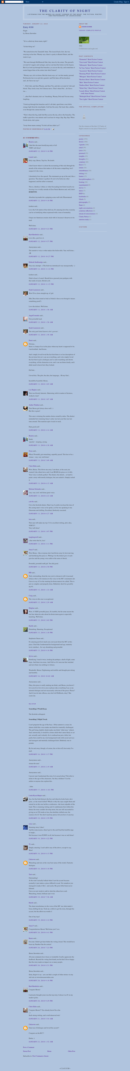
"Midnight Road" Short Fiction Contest (92, 96)
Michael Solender (35, 489)
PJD (30, 572)
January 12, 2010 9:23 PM (41, 229)
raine (30, 824)
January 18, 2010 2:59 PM (41, 818)
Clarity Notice (84, 216)
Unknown (32, 859)
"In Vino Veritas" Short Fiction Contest (92, 68)
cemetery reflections (86, 211)
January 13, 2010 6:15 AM (41, 483)
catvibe (31, 501)
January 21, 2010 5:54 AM (41, 1019)
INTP (81, 193)
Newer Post (27, 1051)
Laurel (31, 157)
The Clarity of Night (65, 10)
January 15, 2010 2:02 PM (41, 620)
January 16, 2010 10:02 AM (41, 676)
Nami (81, 205)
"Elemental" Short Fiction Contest (90, 59)
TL (30, 844)
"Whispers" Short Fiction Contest (90, 76)
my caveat (32, 703)
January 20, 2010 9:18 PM (41, 980)
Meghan (32, 608)
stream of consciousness (87, 213)
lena (30, 519)
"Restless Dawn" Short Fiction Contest (92, 79)
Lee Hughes (33, 390)
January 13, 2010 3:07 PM (41, 531)
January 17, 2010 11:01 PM (41, 790)
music (81, 190)
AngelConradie (34, 315)
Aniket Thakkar (34, 405)
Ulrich (81, 199)
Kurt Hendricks (34, 234)
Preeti (31, 340)
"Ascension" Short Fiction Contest (90, 71)
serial (81, 147)
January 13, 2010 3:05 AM (41, 384)
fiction (81, 142)
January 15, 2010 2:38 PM (41, 632)
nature (81, 167)
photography (83, 202)
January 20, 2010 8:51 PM (41, 965)
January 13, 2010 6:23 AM (41, 496)
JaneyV (31, 549)
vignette (82, 144)
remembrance (83, 170)
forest (81, 165)
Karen (31, 938)
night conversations (86, 208)
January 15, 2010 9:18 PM (41, 650)
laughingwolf (33, 537)
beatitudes (82, 196)
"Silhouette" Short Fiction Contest (90, 65)
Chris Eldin (33, 466)
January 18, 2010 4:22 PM (41, 838)
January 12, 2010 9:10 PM (41, 151)
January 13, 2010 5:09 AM (41, 460)
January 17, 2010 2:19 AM (41, 767)
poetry (81, 139)
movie (81, 188)
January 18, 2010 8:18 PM (41, 868)
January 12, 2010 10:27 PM (41, 256)
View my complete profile (90, 30)
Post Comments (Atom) (40, 1056)
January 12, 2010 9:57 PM (41, 241)
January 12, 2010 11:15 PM (41, 284)
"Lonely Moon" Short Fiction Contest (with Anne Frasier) (92, 92)
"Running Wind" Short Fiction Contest (92, 73)
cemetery (82, 162)
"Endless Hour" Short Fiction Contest (91, 85)
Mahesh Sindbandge (36, 262)
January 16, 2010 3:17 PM (41, 754)
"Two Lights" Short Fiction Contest (91, 99)
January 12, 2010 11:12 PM (41, 269)
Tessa (30, 451)
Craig (31, 595)
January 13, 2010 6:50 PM (41, 567)
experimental (83, 185)
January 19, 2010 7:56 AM (41, 897)
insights (81, 156)
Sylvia (31, 656)
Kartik (31, 626)
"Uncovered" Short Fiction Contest (91, 62)
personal (82, 153)
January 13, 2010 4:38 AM (41, 445)
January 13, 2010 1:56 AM (41, 309)
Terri (30, 874)
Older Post (71, 1051)
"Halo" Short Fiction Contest (89, 82)
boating (81, 182)
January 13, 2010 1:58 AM (41, 335)
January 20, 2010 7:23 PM (41, 947)
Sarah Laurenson (34, 290)
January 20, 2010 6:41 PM (41, 932)
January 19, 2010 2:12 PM (41, 920)
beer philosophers (85, 179)
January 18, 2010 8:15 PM (41, 853)
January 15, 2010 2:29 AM (41, 602)
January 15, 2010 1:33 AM (41, 590)
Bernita (31, 142)
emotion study (84, 219)
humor (81, 176)
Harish (31, 903)
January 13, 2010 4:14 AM (41, 430)
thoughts (82, 159)
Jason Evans (87, 26)
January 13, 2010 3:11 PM (41, 544)
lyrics (81, 150)
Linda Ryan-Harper (35, 795)
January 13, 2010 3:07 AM (41, 399)
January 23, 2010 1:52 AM (41, 1042)
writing (81, 173)
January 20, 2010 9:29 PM (41, 1001)
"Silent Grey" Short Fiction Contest (91, 88)
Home (49, 1051)
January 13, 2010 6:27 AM (41, 513)
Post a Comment (28, 1047)
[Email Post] (53, 129)
